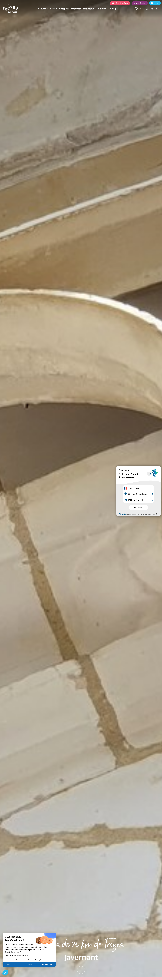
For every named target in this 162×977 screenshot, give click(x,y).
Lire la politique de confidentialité (16, 956)
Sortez (53, 9)
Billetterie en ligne (121, 3)
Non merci (11, 964)
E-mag (156, 3)
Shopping (64, 9)
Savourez (101, 9)
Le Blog (112, 9)
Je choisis (29, 964)
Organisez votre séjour (82, 9)
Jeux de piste (141, 3)
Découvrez (42, 9)
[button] (5, 973)
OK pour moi (46, 964)
